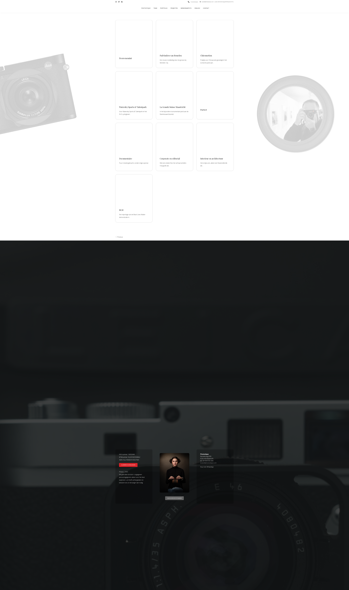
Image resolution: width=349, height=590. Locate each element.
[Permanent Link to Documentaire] (134, 138)
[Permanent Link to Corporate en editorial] (174, 138)
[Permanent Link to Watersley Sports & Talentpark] (134, 87)
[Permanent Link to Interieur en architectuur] (215, 138)
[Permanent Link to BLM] (134, 190)
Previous (120, 237)
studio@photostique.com (208, 463)
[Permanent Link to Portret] (215, 87)
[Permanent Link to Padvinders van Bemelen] (174, 35)
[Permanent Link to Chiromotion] (215, 35)
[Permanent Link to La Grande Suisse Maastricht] (174, 87)
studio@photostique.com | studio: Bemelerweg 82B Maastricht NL (218, 2)
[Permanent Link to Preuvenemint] (134, 35)
